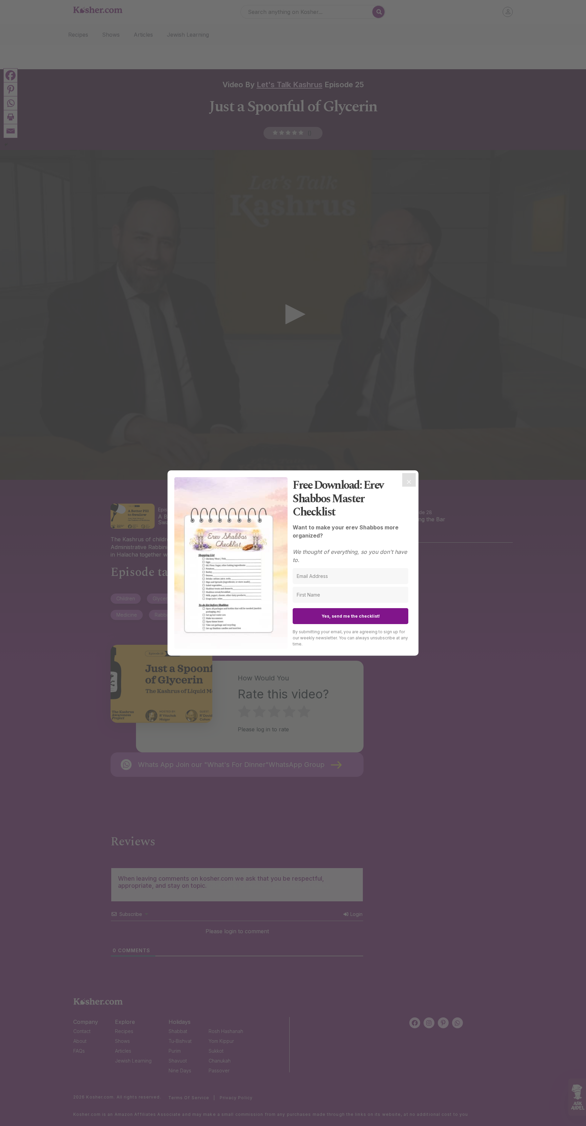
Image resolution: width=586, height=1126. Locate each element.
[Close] (409, 480)
